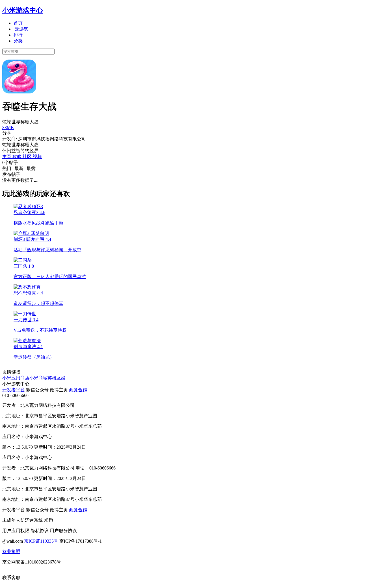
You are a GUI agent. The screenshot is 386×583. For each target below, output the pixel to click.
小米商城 (38, 377)
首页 (18, 23)
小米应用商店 (15, 377)
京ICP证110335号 (41, 541)
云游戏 (21, 29)
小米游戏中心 (22, 10)
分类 (18, 40)
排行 (18, 34)
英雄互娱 (56, 377)
